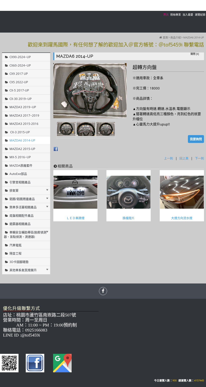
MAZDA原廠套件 (20, 165)
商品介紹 (175, 37)
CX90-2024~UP (20, 57)
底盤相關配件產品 (21, 216)
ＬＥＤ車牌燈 (75, 218)
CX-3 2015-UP (19, 132)
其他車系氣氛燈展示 (23, 270)
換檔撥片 (129, 218)
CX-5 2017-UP (19, 90)
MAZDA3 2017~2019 (24, 115)
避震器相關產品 (20, 224)
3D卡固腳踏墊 (19, 262)
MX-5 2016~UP (20, 157)
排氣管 (14, 190)
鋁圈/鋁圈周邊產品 (22, 199)
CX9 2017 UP (18, 74)
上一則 (168, 158)
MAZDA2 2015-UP (22, 149)
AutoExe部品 (18, 174)
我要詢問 (196, 139)
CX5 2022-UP (18, 82)
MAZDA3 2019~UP (22, 107)
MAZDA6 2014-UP (193, 37)
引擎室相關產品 (20, 182)
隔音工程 (15, 253)
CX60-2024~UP (20, 65)
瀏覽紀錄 (200, 14)
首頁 (165, 37)
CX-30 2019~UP (20, 99)
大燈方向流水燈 (181, 218)
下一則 (199, 158)
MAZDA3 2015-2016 (23, 124)
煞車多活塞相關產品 (23, 207)
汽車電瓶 (15, 245)
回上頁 (183, 158)
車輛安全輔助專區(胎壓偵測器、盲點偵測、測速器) (25, 234)
